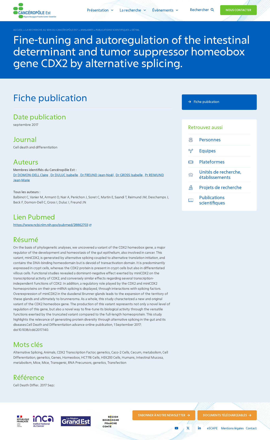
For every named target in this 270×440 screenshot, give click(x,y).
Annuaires (86, 29)
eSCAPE (212, 428)
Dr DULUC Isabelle (64, 175)
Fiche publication (206, 102)
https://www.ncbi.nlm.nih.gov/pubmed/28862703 (50, 225)
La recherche (130, 10)
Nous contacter (238, 10)
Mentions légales (232, 428)
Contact (251, 428)
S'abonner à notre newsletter (162, 415)
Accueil (18, 29)
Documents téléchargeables (225, 415)
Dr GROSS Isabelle (129, 175)
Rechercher (200, 9)
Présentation (98, 10)
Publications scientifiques (112, 29)
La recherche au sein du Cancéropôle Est (51, 29)
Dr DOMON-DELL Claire (30, 175)
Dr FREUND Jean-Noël (96, 175)
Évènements (162, 10)
